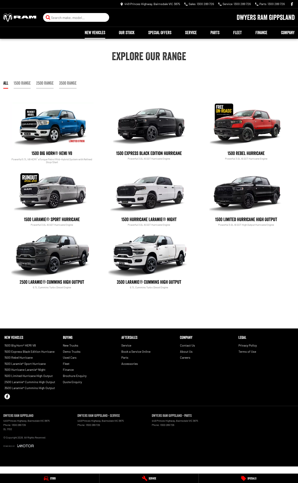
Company (287, 32)
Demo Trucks (72, 351)
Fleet (237, 32)
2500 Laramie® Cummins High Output (29, 382)
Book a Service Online (135, 351)
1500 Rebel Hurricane (18, 357)
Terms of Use (247, 351)
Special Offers (159, 32)
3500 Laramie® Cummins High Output (29, 388)
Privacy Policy (247, 345)
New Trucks (70, 345)
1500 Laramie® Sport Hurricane (25, 364)
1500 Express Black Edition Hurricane (29, 351)
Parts (214, 32)
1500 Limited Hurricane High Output (28, 376)
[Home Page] (19, 17)
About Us (186, 351)
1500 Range (22, 83)
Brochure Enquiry (74, 376)
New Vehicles (95, 32)
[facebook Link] (292, 4)
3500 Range (68, 83)
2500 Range (45, 83)
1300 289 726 (19, 424)
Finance (261, 32)
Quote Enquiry (72, 382)
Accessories (129, 364)
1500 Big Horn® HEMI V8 (20, 345)
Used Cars (70, 357)
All (5, 83)
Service (191, 32)
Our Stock (127, 32)
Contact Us (187, 345)
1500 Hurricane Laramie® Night (24, 369)
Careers (185, 357)
